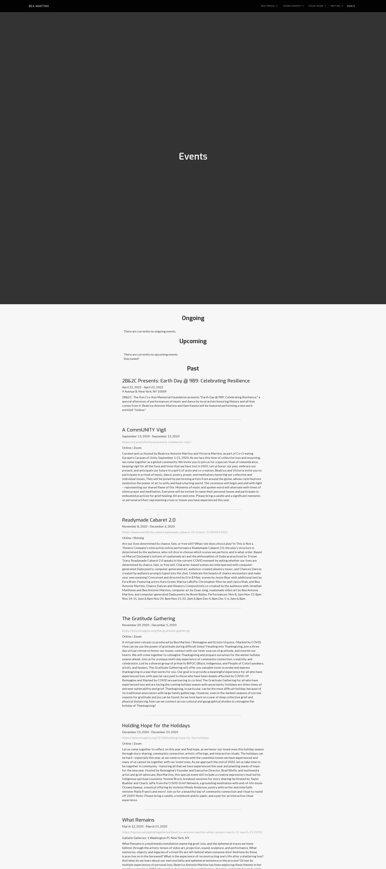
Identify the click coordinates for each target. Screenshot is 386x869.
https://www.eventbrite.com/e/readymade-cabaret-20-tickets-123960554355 (175, 532)
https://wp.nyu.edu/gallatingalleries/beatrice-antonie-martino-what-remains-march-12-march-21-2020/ (192, 832)
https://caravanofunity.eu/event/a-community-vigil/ (156, 442)
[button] (270, 6)
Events (351, 6)
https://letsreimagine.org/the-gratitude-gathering (156, 630)
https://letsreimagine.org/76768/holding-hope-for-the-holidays (165, 737)
